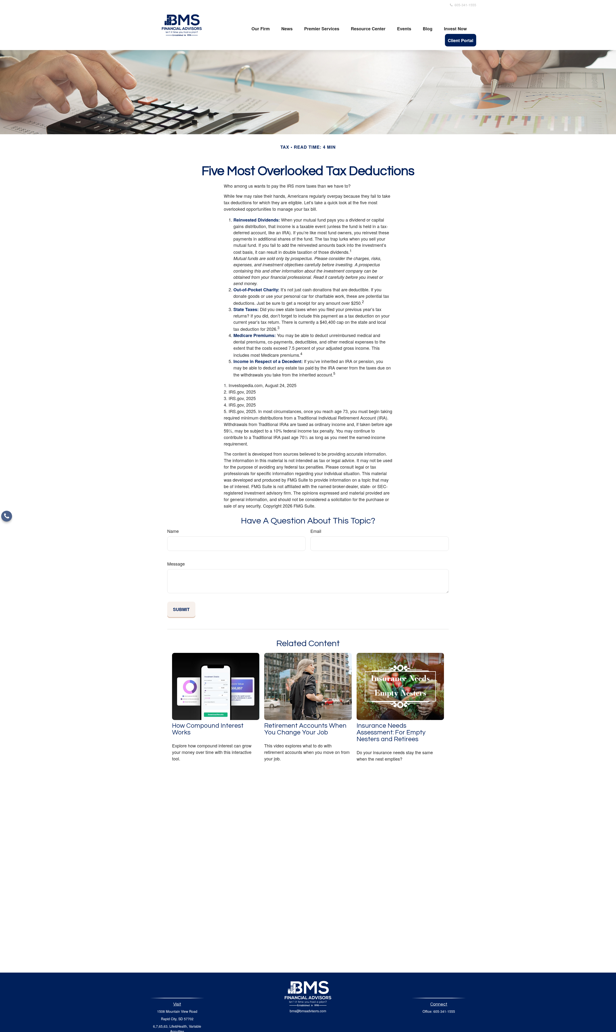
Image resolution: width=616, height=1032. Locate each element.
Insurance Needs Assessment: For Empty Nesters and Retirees (391, 732)
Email (315, 531)
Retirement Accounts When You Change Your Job (305, 729)
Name (173, 531)
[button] (260, 28)
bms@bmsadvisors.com (308, 1010)
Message (176, 564)
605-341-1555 (465, 4)
